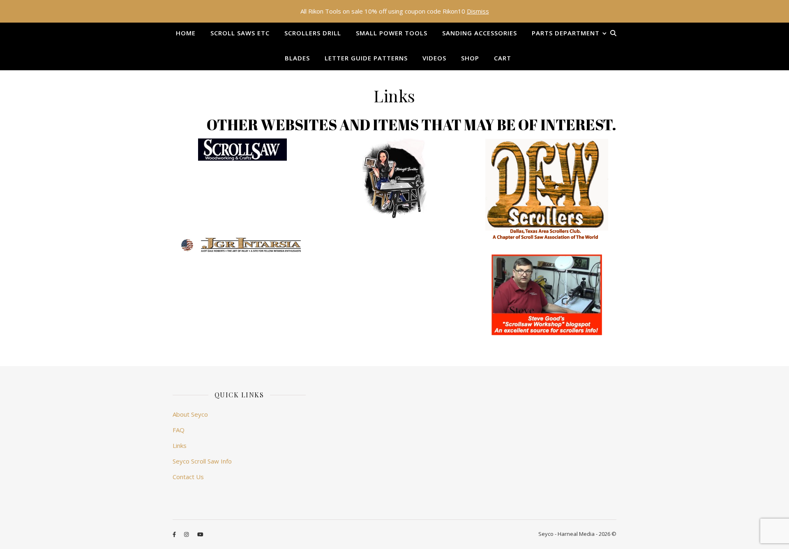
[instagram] (187, 534)
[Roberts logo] (242, 245)
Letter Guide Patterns (366, 58)
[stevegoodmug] (546, 294)
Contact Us (188, 477)
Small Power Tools (391, 33)
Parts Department (566, 33)
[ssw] (242, 149)
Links (180, 445)
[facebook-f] (175, 534)
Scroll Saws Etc (240, 33)
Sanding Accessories (479, 33)
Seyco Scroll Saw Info (202, 461)
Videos (434, 58)
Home (186, 33)
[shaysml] (394, 179)
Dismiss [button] (478, 11)
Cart (502, 58)
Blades (297, 58)
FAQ (179, 430)
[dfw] (546, 189)
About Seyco (190, 414)
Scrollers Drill (312, 33)
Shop (470, 58)
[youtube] (200, 534)
